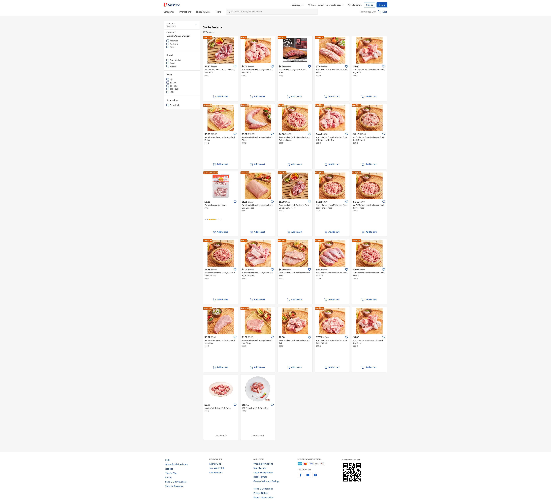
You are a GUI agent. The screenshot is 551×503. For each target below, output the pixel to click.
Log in (382, 5)
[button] (374, 12)
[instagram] (315, 476)
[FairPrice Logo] (172, 5)
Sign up (369, 5)
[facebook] (300, 476)
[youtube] (308, 476)
